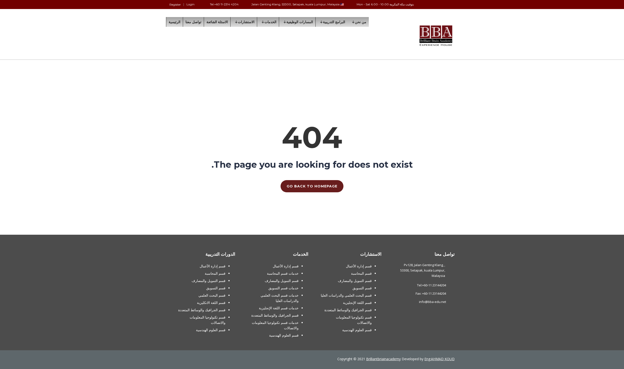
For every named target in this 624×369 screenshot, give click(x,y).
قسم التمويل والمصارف (355, 280)
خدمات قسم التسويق (283, 288)
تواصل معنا (193, 22)
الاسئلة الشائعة (217, 22)
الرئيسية (174, 22)
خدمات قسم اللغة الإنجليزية (279, 308)
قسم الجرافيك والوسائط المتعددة (348, 310)
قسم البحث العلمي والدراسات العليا (346, 295)
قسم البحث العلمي (211, 295)
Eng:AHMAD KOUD (439, 359)
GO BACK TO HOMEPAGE (312, 186)
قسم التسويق (362, 288)
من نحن (360, 22)
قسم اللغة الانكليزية (211, 302)
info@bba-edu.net (432, 302)
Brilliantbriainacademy (383, 359)
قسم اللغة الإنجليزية (357, 302)
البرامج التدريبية (334, 22)
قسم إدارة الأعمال (359, 266)
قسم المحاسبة (361, 273)
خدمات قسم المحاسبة (283, 273)
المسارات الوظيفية (299, 22)
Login (190, 4)
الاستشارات (246, 22)
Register (175, 4)
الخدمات (270, 22)
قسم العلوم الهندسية (357, 330)
